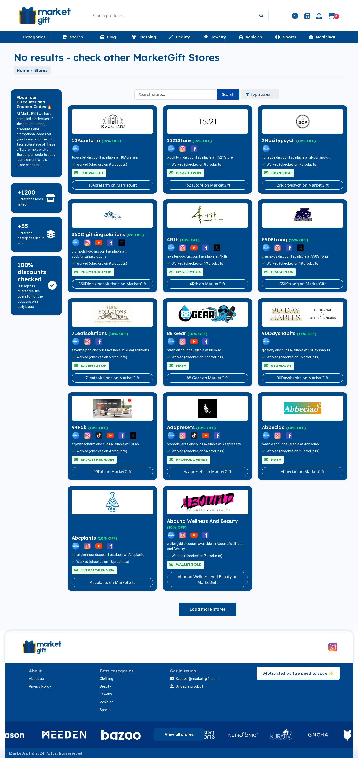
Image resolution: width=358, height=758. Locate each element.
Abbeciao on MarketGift (303, 471)
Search (228, 94)
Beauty (105, 686)
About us (36, 678)
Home (23, 70)
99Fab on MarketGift (113, 471)
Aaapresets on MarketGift (207, 471)
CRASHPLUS (281, 272)
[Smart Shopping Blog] (307, 16)
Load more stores (208, 609)
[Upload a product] (319, 16)
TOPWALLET (91, 172)
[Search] (261, 15)
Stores (40, 70)
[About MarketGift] (295, 16)
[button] (36, 37)
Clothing (106, 678)
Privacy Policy (40, 686)
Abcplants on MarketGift (112, 582)
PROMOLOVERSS (191, 459)
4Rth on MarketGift (207, 284)
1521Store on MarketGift (207, 185)
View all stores (179, 734)
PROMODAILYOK (95, 272)
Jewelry (106, 694)
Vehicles (106, 702)
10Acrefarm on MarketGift (112, 185)
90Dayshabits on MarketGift (303, 378)
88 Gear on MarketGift (207, 378)
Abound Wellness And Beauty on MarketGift (207, 579)
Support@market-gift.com (197, 678)
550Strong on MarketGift (303, 284)
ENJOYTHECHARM (96, 459)
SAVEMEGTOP (92, 365)
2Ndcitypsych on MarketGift (303, 185)
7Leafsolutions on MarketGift (112, 378)
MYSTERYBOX (188, 272)
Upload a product (189, 686)
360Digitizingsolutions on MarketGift (112, 284)
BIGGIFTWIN (188, 172)
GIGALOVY (281, 365)
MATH (180, 365)
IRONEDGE (280, 172)
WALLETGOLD (188, 564)
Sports (105, 710)
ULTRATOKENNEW (96, 570)
